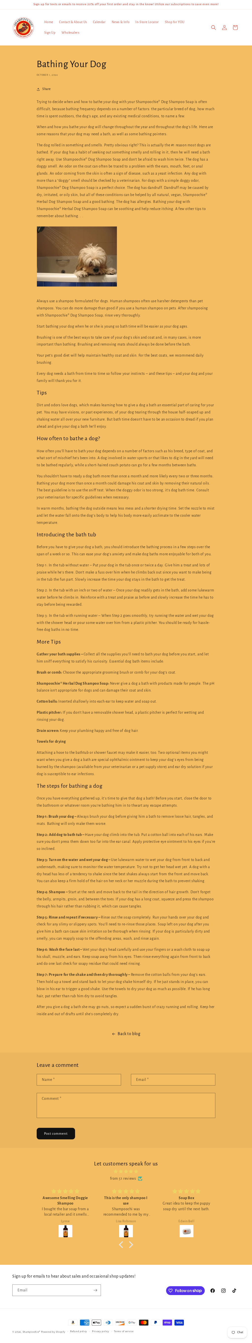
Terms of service (123, 1331)
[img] (126, 1171)
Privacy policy (100, 1331)
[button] (213, 27)
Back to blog (129, 1034)
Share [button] (46, 89)
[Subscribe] (95, 1290)
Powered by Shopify (53, 1331)
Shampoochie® (32, 1331)
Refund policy (78, 1331)
